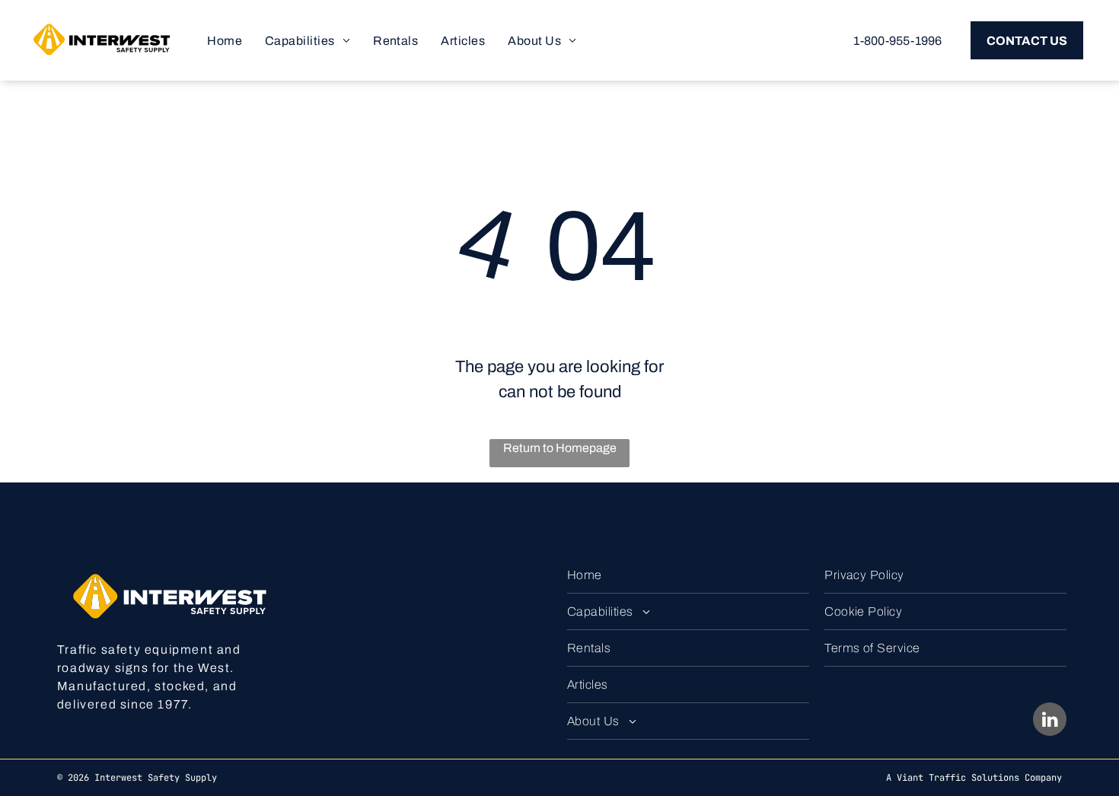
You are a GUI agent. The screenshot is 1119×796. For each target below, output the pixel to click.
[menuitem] (224, 40)
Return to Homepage (560, 447)
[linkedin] (1049, 721)
